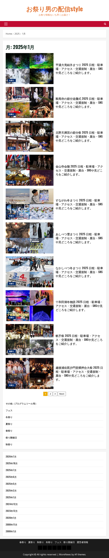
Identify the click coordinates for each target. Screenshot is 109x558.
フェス (9, 410)
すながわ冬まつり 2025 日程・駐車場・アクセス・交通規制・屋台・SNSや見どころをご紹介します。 (30, 204)
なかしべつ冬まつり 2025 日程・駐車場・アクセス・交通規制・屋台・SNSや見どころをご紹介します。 (30, 271)
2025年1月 (11, 497)
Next (61, 393)
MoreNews (65, 554)
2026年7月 (11, 456)
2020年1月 (11, 517)
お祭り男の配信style (54, 8)
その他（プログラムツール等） (21, 403)
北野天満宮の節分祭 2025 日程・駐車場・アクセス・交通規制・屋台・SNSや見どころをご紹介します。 (30, 136)
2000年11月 (11, 524)
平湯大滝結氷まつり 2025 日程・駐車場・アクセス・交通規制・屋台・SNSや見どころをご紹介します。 (30, 68)
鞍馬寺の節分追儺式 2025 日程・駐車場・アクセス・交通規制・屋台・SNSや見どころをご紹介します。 (30, 102)
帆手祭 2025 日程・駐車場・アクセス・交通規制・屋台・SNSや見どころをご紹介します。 (30, 339)
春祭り (11, 351)
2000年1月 (11, 531)
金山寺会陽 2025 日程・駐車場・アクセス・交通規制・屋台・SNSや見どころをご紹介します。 (30, 170)
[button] (6, 24)
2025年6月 (11, 477)
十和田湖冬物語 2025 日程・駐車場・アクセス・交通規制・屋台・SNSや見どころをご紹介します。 (30, 305)
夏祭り (9, 423)
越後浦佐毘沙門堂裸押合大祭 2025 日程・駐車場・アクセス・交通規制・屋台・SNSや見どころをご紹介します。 (30, 373)
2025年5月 (11, 483)
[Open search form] (105, 24)
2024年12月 (12, 504)
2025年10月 (12, 463)
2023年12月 (12, 511)
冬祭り (11, 80)
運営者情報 (82, 542)
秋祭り (9, 444)
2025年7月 (11, 470)
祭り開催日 (11, 437)
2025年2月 (11, 490)
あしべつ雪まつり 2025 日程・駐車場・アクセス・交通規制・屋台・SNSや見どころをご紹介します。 (30, 237)
